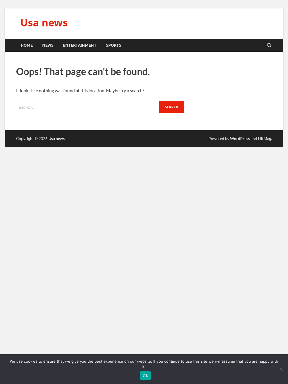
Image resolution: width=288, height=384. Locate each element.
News (47, 45)
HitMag (264, 138)
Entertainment (79, 45)
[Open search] (269, 45)
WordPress (240, 138)
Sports (113, 45)
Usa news (44, 23)
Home (27, 45)
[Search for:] (100, 107)
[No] (281, 369)
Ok (145, 375)
